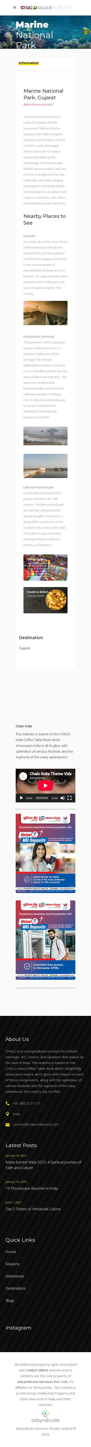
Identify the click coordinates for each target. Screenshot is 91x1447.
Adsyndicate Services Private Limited (44, 1428)
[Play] (21, 798)
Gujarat (24, 648)
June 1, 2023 (13, 1202)
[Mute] (62, 798)
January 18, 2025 (16, 1156)
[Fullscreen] (69, 798)
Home (11, 1251)
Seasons (12, 1263)
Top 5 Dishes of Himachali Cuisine (33, 1208)
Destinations (16, 1288)
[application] (45, 785)
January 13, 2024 (16, 1182)
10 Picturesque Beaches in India (32, 1188)
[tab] (45, 63)
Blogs (10, 1300)
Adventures (15, 1276)
